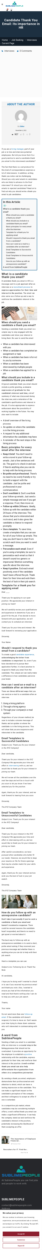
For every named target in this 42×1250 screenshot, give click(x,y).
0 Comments (26, 51)
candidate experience (25, 655)
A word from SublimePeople (15, 267)
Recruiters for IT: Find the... (15, 1150)
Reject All (21, 1246)
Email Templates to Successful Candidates (18, 251)
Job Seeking (17, 40)
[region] (21, 1230)
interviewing (14, 766)
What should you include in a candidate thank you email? (17, 222)
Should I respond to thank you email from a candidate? (20, 239)
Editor (22, 126)
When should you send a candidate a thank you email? (20, 216)
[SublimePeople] (14, 4)
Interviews (32, 40)
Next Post (24, 1152)
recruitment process (21, 287)
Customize (21, 1240)
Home (5, 40)
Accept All (21, 1234)
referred (33, 357)
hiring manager (18, 149)
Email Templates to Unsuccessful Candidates (19, 256)
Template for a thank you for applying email (17, 233)
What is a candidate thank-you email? (16, 210)
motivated (8, 519)
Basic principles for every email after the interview (18, 228)
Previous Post (16, 1144)
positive (28, 1054)
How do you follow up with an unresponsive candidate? (18, 262)
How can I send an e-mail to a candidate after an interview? (18, 245)
